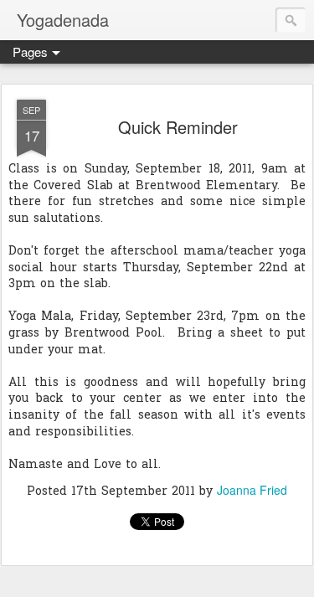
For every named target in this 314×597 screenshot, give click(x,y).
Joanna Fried (252, 489)
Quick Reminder (178, 127)
